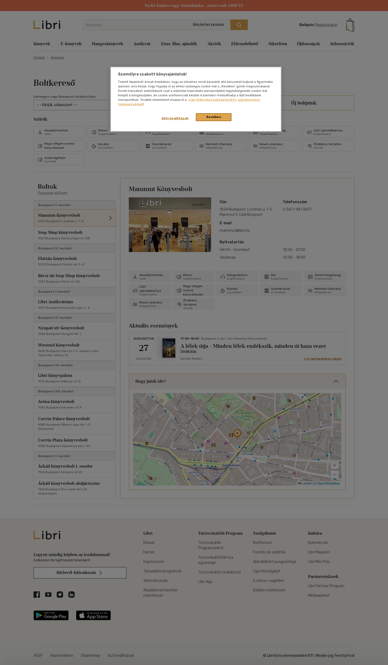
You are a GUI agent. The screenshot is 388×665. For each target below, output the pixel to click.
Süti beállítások (175, 118)
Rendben (213, 117)
